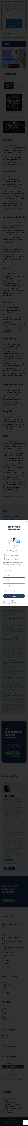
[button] (26, 521)
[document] (14, 563)
